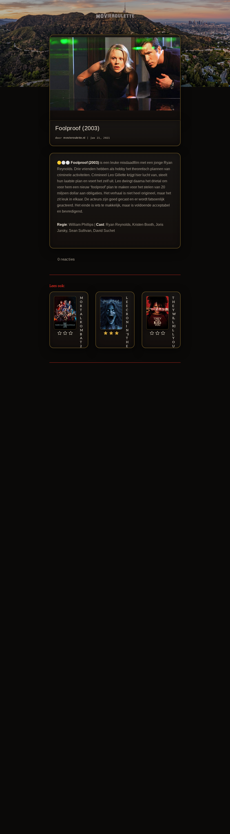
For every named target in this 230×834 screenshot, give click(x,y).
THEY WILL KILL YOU (174, 322)
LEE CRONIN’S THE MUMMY (127, 332)
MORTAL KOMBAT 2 (81, 322)
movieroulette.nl (74, 137)
